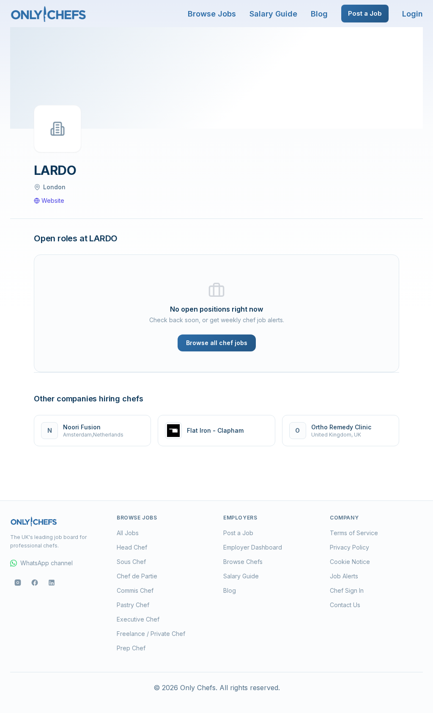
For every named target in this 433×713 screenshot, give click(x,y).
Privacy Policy (349, 547)
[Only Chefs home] (48, 14)
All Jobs (128, 532)
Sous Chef (131, 561)
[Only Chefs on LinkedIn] (51, 582)
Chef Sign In (347, 590)
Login (412, 13)
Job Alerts (344, 576)
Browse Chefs (243, 561)
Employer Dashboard (252, 547)
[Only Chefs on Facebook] (34, 582)
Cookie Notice (350, 561)
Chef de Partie (137, 576)
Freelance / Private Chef (151, 633)
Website (52, 200)
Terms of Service (354, 532)
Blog (319, 13)
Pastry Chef (133, 604)
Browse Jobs (212, 13)
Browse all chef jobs (216, 342)
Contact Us (345, 604)
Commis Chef (135, 590)
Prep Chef (131, 648)
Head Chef (132, 547)
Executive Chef (138, 619)
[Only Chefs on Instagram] (17, 582)
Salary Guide (273, 13)
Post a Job (365, 13)
